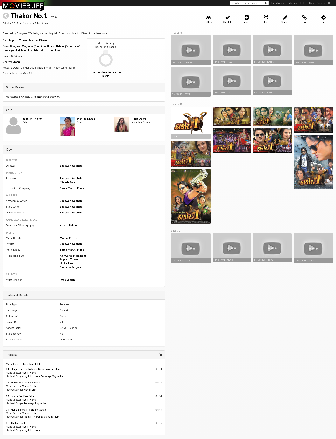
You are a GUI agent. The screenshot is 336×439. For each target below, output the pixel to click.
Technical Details (17, 295)
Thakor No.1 (29, 15)
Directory (277, 3)
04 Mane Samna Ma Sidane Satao (26, 409)
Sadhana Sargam (70, 267)
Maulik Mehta (68, 238)
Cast (9, 110)
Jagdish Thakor (18, 40)
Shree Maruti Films (72, 188)
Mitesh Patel (68, 182)
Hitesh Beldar (68, 225)
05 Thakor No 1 (15, 423)
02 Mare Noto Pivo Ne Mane (23, 382)
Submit (292, 3)
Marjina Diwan (38, 40)
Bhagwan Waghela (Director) (28, 46)
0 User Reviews (16, 87)
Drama (16, 61)
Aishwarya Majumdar (73, 255)
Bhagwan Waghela (71, 165)
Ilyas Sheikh (67, 280)
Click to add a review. (45, 96)
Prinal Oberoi (139, 118)
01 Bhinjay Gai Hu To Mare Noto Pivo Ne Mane (33, 369)
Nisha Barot (67, 263)
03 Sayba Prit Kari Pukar (20, 396)
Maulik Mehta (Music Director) (40, 50)
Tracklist (11, 355)
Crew (9, 149)
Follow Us (306, 3)
